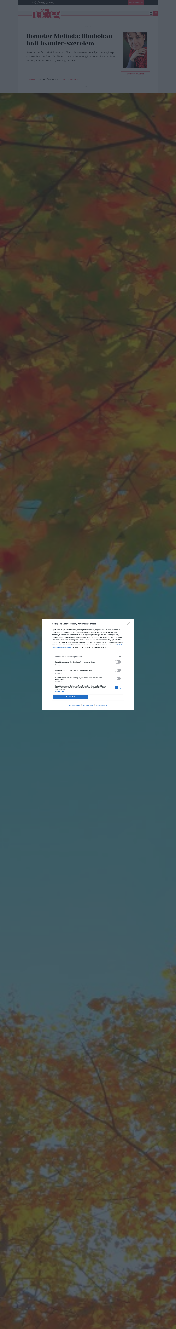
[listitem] (88, 656)
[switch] (118, 662)
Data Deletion (74, 705)
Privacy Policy (101, 705)
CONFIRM (70, 697)
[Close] (129, 624)
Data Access (88, 705)
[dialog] (88, 664)
